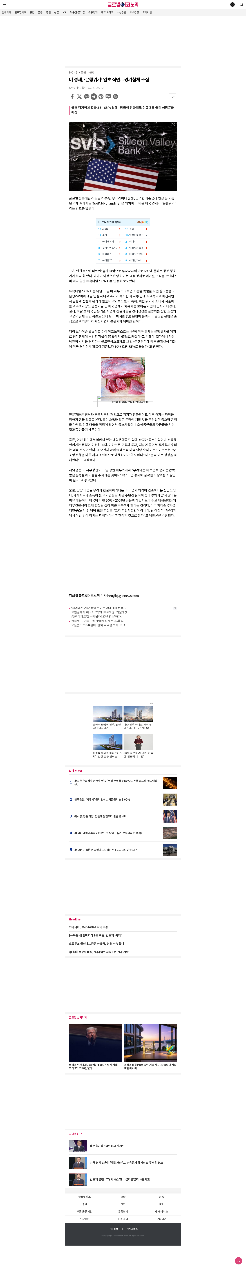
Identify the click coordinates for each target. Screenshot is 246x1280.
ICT (64, 12)
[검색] (241, 4)
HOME (73, 72)
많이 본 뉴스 (75, 770)
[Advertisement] (123, 40)
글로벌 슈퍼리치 (78, 1017)
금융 (40, 12)
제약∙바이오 (107, 12)
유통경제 (92, 12)
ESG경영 (134, 12)
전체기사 (6, 12)
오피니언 (147, 12)
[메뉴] (4, 4)
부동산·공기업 (77, 12)
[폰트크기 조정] (172, 96)
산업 (56, 12)
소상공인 (121, 12)
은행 (92, 72)
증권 (48, 12)
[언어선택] (232, 4)
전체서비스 (132, 1229)
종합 (32, 12)
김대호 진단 (75, 1134)
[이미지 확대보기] (173, 124)
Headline (74, 919)
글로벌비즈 (20, 12)
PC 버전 (114, 1229)
